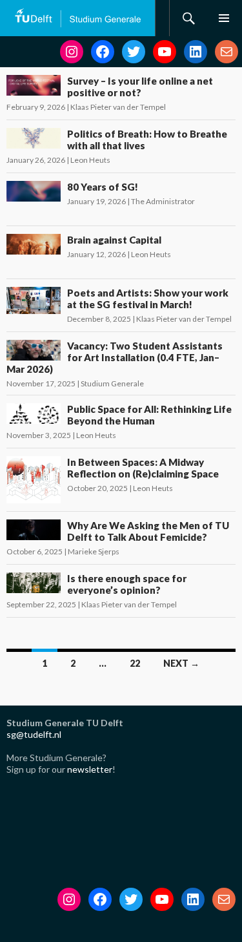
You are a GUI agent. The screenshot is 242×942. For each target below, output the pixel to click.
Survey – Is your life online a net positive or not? (140, 86)
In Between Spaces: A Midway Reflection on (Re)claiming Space (143, 467)
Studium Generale (112, 383)
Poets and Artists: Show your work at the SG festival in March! (147, 298)
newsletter (89, 769)
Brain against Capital (114, 240)
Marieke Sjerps (93, 551)
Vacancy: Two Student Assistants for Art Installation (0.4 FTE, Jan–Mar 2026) (114, 357)
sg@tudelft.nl (33, 734)
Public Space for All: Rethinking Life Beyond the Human (149, 414)
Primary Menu (224, 18)
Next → (181, 663)
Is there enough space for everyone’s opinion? (127, 584)
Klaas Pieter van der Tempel (118, 107)
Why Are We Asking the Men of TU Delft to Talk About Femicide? (148, 531)
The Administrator (163, 201)
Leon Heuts (90, 160)
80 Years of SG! (102, 187)
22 (135, 663)
